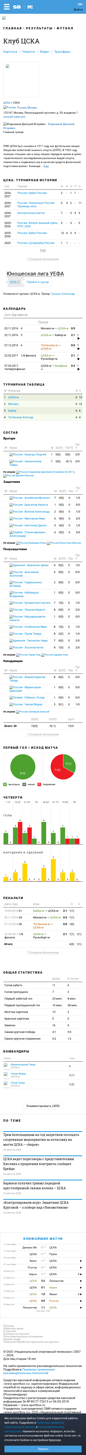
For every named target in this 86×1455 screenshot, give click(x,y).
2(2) (61, 633)
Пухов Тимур (32, 633)
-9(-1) (68, 461)
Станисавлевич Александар (27, 534)
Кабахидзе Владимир (24, 594)
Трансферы (62, 51)
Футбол (65, 28)
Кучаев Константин (37, 602)
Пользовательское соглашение (23, 1336)
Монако (13, 404)
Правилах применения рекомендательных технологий (29, 1371)
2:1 (73, 335)
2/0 (78, 518)
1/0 (78, 497)
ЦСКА (7, 102)
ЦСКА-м (13, 397)
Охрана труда (12, 1339)
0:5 (73, 328)
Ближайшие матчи (43, 1238)
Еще (46, 166)
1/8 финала (20, 355)
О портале (9, 1331)
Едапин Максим (24, 475)
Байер (12, 410)
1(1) (71, 910)
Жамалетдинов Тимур (27, 678)
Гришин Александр (63, 293)
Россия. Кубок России (32, 193)
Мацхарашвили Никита (27, 618)
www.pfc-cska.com (14, 116)
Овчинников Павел (25, 463)
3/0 (78, 532)
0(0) (58, 454)
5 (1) (71, 1075)
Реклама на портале (16, 1333)
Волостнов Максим (70, 542)
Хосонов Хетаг (34, 647)
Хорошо (43, 1449)
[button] (36, 274)
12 (62, 233)
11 (80, 203)
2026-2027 (7, 194)
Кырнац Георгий (35, 454)
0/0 (77, 454)
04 (13, 917)
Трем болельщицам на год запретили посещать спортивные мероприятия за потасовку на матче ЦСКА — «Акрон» (41, 1140)
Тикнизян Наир (37, 640)
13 (80, 397)
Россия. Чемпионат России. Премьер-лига (36, 204)
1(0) (61, 602)
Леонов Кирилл (34, 609)
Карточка (10, 51)
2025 (7, 243)
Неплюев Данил (35, 525)
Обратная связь (13, 1328)
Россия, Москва (27, 107)
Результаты (39, 28)
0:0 (73, 345)
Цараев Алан (60, 654)
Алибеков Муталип (37, 497)
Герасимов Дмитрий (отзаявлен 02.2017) (51, 472)
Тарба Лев (34, 654)
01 (13, 910)
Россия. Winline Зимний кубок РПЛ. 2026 (37, 224)
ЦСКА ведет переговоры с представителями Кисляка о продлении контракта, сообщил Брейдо (38, 1164)
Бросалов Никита (36, 504)
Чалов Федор (33, 704)
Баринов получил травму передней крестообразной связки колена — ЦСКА (34, 1185)
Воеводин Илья (37, 542)
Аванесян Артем (37, 565)
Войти (78, 9)
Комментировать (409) (43, 1106)
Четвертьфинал (14, 367)
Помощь (8, 1325)
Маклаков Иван (34, 518)
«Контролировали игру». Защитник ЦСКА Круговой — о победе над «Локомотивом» (36, 1204)
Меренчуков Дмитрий (25, 689)
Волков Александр (37, 511)
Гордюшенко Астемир (25, 584)
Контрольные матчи (31, 213)
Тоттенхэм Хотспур (20, 417)
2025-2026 (7, 224)
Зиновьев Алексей (38, 711)
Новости (28, 51)
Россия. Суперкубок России (35, 243)
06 (13, 924)
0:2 (73, 365)
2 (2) (71, 1084)
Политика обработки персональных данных (31, 1341)
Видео (44, 51)
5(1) (61, 704)
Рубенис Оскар (34, 697)
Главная (12, 28)
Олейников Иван (35, 626)
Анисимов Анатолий (23, 573)
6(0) (61, 677)
